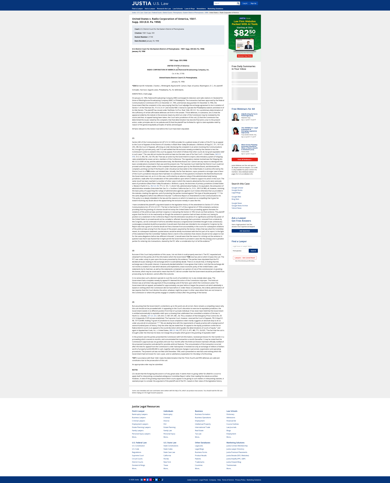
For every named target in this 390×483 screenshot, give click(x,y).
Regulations (136, 452)
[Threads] (153, 479)
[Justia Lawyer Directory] (162, 479)
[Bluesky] (156, 479)
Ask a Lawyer (150, 9)
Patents (198, 459)
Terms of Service (228, 480)
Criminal (167, 417)
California (167, 455)
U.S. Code (135, 449)
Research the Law (164, 9)
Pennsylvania (177, 12)
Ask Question (245, 231)
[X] (159, 479)
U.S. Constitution (138, 446)
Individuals (168, 411)
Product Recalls (201, 455)
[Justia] (141, 3)
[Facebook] (147, 479)
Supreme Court (138, 455)
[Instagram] (150, 479)
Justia (134, 12)
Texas (166, 465)
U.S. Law (140, 12)
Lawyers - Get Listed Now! (245, 258)
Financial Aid (231, 421)
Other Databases (202, 442)
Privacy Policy (240, 480)
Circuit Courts (137, 459)
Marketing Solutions (215, 9)
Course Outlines (232, 424)
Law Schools (178, 9)
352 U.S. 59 (155, 186)
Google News (237, 203)
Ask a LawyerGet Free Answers (241, 219)
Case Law (147, 12)
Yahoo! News (237, 208)
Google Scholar (237, 188)
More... (134, 437)
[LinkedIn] (141, 479)
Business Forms (201, 452)
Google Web (236, 197)
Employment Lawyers (140, 424)
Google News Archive (240, 206)
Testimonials (231, 465)
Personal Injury (169, 434)
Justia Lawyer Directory (235, 449)
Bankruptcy (168, 414)
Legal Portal (203, 480)
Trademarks (199, 462)
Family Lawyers (138, 430)
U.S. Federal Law (139, 442)
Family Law (168, 430)
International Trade (202, 427)
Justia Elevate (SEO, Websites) (237, 455)
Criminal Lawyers (138, 421)
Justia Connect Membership (237, 446)
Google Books (237, 190)
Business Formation (202, 414)
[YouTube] (144, 479)
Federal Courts (157, 12)
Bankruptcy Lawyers (140, 414)
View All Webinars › (245, 159)
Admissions (230, 417)
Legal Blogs (236, 193)
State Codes (168, 449)
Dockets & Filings (138, 465)
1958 (206, 12)
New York (167, 462)
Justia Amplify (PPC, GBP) (235, 459)
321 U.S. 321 (152, 316)
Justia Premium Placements (236, 452)
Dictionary (230, 414)
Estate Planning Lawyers (141, 427)
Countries (199, 465)
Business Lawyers (139, 417)
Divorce (166, 421)
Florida (166, 459)
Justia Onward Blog (233, 462)
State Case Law (169, 452)
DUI (165, 424)
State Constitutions (171, 446)
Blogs (228, 430)
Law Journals (231, 427)
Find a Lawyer (137, 9)
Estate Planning (170, 427)
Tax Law (198, 434)
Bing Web (235, 199)
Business (199, 411)
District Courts (167, 12)
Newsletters (201, 9)
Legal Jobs (199, 446)
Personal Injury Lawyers (141, 434)
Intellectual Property (203, 424)
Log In (245, 3)
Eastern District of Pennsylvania (193, 12)
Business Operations (203, 417)
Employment (200, 421)
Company (212, 480)
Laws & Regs (190, 9)
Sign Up (253, 3)
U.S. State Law (170, 442)
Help (219, 480)
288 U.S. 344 (173, 330)
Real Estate (199, 430)
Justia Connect (192, 480)
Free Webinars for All (243, 108)
